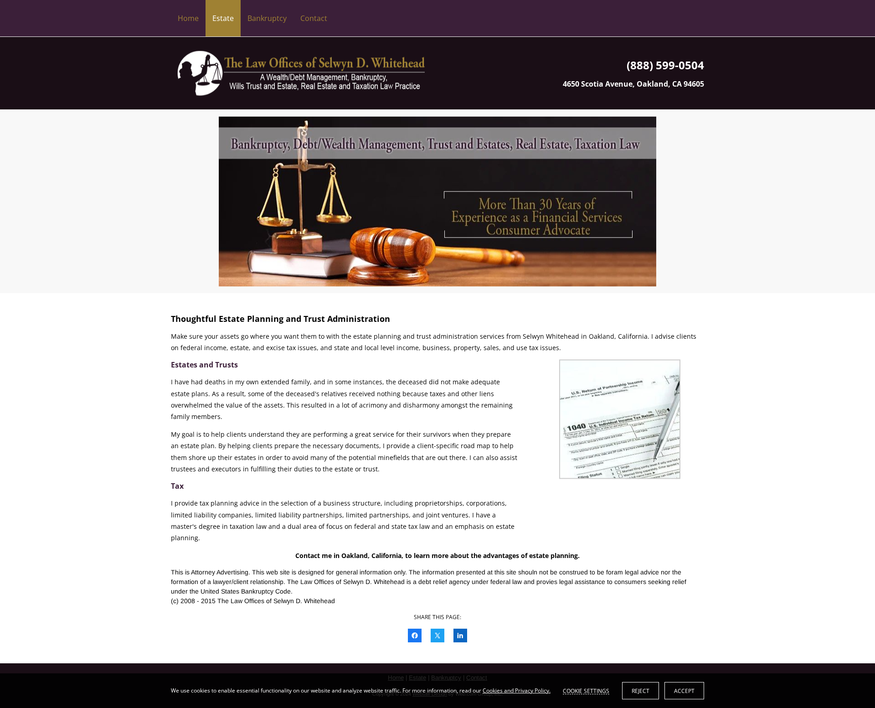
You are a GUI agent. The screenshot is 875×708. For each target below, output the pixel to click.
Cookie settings (586, 690)
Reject (640, 691)
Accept (684, 691)
